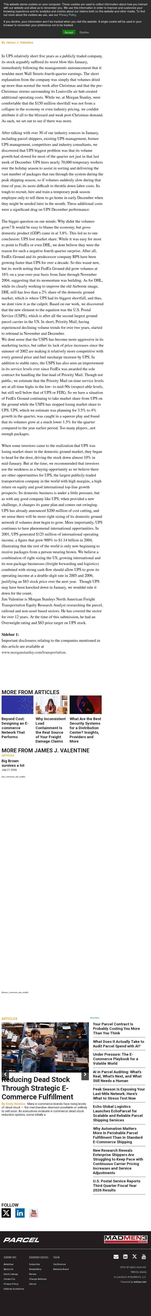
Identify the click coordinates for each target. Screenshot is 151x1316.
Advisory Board (61, 1269)
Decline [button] (84, 32)
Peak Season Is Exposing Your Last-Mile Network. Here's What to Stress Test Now (119, 1094)
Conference (59, 1264)
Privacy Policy (67, 15)
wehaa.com (140, 1282)
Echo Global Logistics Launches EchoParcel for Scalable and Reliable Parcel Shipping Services (118, 1113)
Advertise (8, 1264)
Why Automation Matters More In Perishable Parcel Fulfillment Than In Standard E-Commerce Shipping (118, 1135)
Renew (32, 1274)
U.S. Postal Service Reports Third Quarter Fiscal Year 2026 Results (116, 1185)
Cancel (32, 1284)
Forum (56, 1257)
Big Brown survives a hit (13, 763)
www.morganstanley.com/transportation (33, 652)
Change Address (37, 1279)
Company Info (10, 1257)
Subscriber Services (38, 1257)
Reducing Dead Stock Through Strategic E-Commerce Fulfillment (37, 1088)
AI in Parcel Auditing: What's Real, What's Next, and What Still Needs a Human (117, 1076)
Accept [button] (69, 32)
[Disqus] (52, 833)
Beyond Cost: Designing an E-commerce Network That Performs (15, 728)
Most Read (94, 1018)
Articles (46, 692)
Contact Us (9, 1279)
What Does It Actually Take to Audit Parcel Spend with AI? (118, 1043)
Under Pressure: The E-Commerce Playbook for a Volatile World (115, 1059)
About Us (8, 1269)
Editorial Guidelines (14, 1289)
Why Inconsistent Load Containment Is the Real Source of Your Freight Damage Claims (51, 730)
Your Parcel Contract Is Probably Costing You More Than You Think (116, 1028)
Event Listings (11, 1274)
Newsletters (35, 1269)
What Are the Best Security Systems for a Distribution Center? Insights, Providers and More (85, 730)
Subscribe (34, 1264)
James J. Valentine (19, 42)
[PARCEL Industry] (21, 1240)
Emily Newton (15, 1104)
